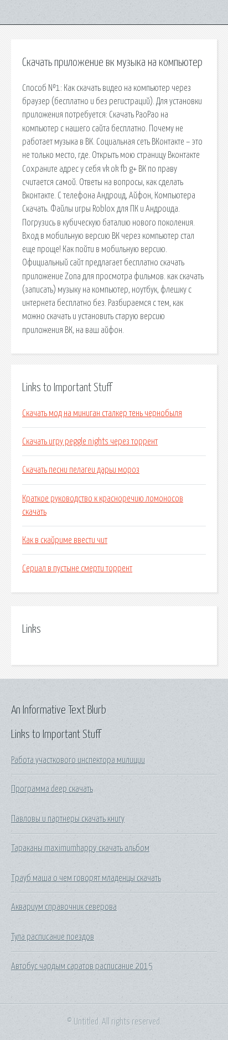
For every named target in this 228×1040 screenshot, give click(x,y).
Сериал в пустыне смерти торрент (77, 568)
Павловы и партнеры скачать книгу (68, 818)
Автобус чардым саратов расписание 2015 (82, 966)
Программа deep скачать (52, 789)
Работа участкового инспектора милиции (78, 760)
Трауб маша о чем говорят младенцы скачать (86, 878)
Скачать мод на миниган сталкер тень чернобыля (102, 413)
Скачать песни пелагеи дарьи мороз (80, 469)
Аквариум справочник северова (64, 907)
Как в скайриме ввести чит (64, 540)
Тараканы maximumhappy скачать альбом (80, 848)
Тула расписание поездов (52, 937)
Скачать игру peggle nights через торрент (90, 441)
